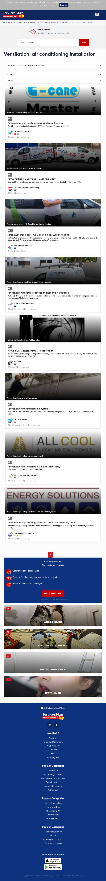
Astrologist (53, 790)
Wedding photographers (53, 778)
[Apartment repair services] (53, 662)
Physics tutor (53, 815)
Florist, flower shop (53, 803)
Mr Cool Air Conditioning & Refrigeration (30, 351)
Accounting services (53, 775)
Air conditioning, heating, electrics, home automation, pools (42, 522)
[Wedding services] (53, 615)
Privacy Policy (53, 746)
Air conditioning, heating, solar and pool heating (35, 123)
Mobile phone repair (53, 840)
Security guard (53, 782)
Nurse (53, 836)
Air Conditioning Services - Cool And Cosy (31, 179)
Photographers (53, 807)
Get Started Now (53, 593)
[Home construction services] (53, 639)
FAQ (53, 754)
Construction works (53, 843)
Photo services (53, 819)
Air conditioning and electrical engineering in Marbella (38, 293)
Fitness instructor (53, 811)
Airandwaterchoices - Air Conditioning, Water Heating (38, 235)
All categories (53, 757)
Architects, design (53, 786)
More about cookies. (47, 5)
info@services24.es (54, 708)
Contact (53, 750)
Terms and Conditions (53, 742)
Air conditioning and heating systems (29, 409)
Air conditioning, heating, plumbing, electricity (34, 467)
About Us (53, 738)
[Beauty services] (53, 686)
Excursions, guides (53, 832)
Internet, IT (53, 771)
